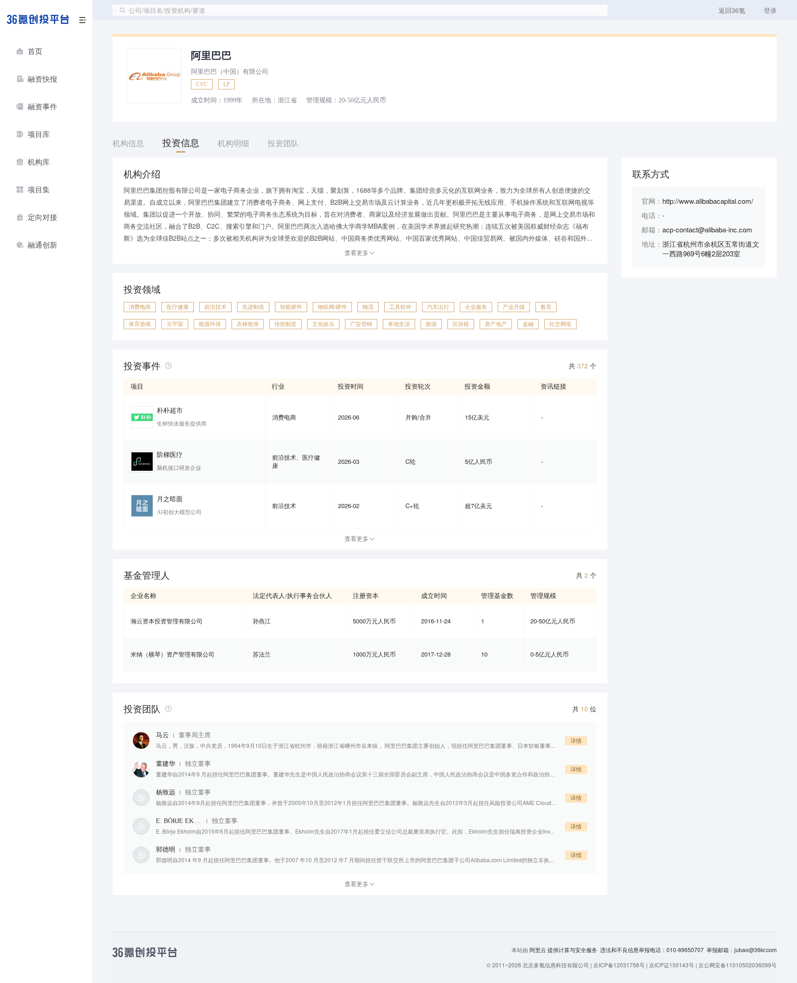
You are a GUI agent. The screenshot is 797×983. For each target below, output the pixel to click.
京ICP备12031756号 (619, 965)
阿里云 (538, 950)
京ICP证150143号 (671, 965)
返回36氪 (732, 10)
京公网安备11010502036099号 (737, 965)
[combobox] (360, 10)
